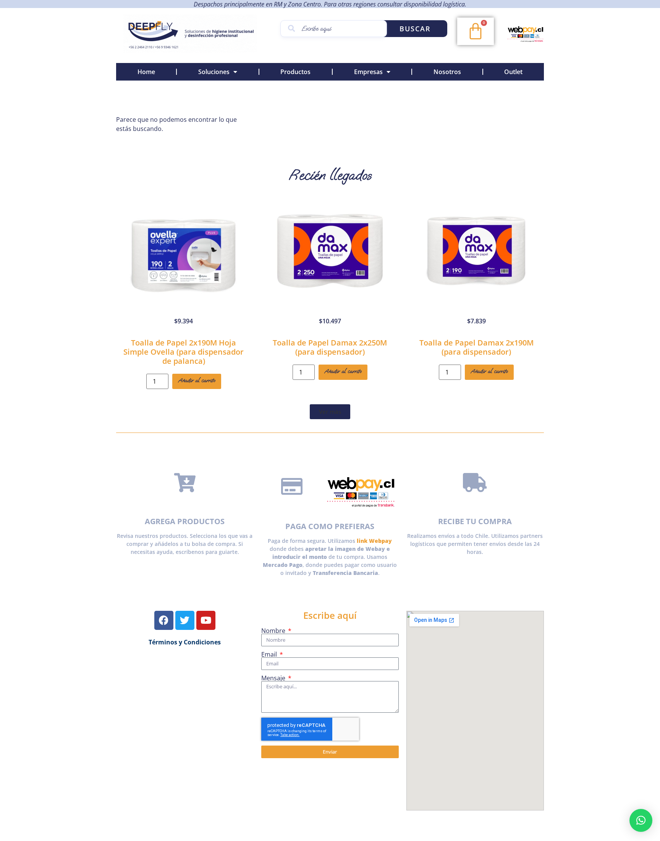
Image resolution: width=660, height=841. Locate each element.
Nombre (274, 631)
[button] (330, 411)
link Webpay (374, 540)
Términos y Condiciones (185, 642)
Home (146, 72)
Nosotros (447, 72)
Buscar (415, 28)
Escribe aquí (330, 615)
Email (269, 654)
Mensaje (274, 678)
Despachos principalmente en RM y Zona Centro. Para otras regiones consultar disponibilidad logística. (330, 4)
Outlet (513, 72)
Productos (295, 72)
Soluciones (214, 72)
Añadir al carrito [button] (196, 380)
